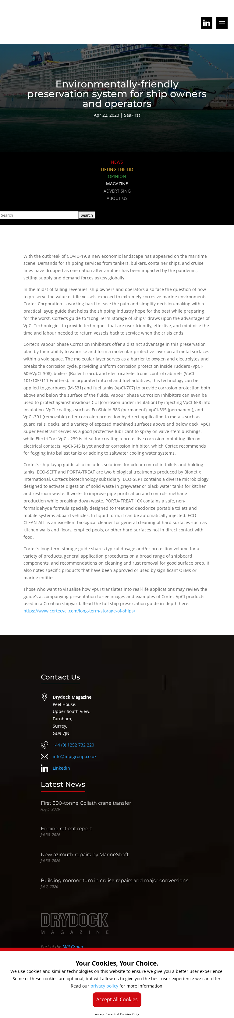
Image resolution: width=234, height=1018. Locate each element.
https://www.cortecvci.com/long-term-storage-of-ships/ (79, 611)
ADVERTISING (117, 191)
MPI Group (72, 946)
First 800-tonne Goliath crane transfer (86, 803)
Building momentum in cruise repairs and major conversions (114, 880)
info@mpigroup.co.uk (75, 756)
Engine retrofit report (66, 829)
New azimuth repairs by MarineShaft (85, 854)
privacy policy (104, 986)
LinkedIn (61, 768)
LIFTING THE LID (117, 169)
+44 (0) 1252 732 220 (73, 745)
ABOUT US (117, 198)
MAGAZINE (117, 183)
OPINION (117, 176)
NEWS (117, 162)
